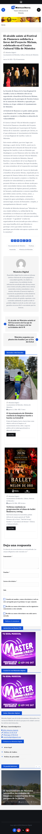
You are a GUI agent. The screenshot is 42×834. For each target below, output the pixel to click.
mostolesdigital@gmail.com (12, 737)
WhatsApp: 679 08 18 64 (10, 735)
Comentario (7, 556)
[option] (21, 787)
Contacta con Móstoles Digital (12, 741)
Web (4, 590)
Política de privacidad (11, 757)
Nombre (6, 572)
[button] (36, 766)
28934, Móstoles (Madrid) (10, 730)
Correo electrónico (10, 581)
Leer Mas (11, 435)
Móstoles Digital (11, 52)
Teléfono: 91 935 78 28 (10, 732)
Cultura (22, 55)
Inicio (3, 25)
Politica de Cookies (10, 752)
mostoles (13, 249)
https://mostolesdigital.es (12, 726)
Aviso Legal (8, 747)
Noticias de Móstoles (32, 55)
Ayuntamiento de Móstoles (11, 55)
